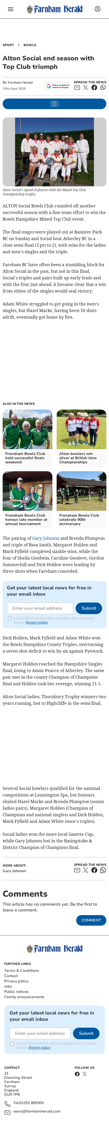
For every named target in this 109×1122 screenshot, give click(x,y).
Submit (89, 608)
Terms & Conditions (21, 970)
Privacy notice (37, 622)
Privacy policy (16, 981)
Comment (91, 920)
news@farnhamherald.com (37, 1111)
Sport (8, 45)
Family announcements (24, 996)
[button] (10, 9)
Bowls (30, 45)
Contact (11, 975)
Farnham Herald (20, 82)
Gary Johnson (45, 538)
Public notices (16, 991)
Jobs (8, 986)
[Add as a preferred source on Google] (57, 86)
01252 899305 (31, 1103)
